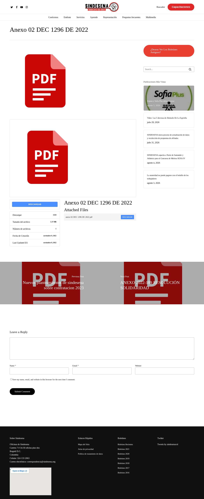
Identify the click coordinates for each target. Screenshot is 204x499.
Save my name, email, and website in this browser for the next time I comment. (43, 380)
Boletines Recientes (125, 444)
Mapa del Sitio (84, 444)
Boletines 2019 (123, 459)
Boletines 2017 (123, 468)
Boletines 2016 (123, 473)
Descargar (34, 204)
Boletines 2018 (123, 463)
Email (75, 366)
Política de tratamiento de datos (90, 454)
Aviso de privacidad (86, 449)
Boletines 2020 (123, 454)
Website (138, 366)
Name (13, 366)
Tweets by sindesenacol (167, 444)
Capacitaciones (181, 7)
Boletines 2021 (123, 449)
